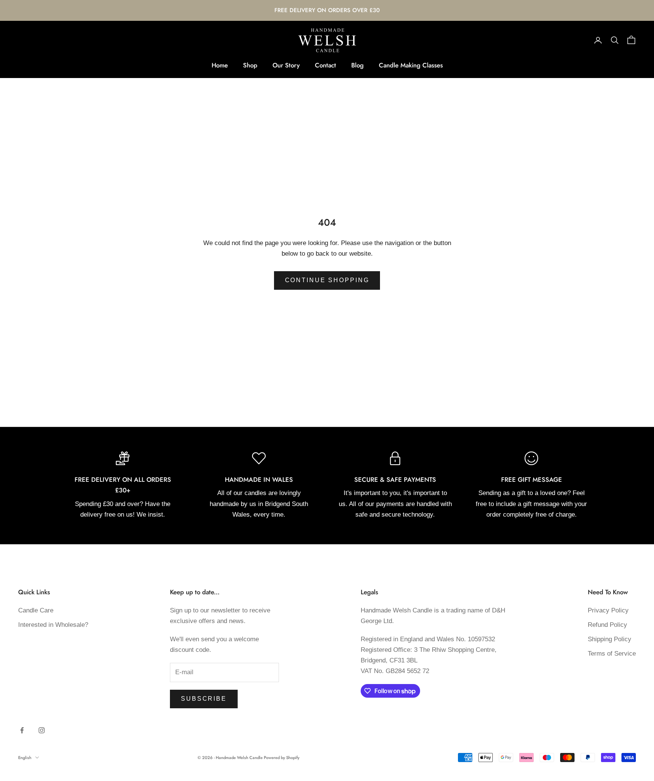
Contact (325, 65)
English (24, 757)
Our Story (286, 65)
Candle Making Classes (411, 65)
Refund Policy (607, 624)
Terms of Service (612, 653)
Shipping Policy (609, 639)
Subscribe (204, 698)
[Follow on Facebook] (22, 730)
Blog (357, 65)
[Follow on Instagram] (41, 730)
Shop (250, 65)
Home (220, 65)
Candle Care (35, 610)
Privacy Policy (608, 610)
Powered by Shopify (281, 757)
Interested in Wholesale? (53, 624)
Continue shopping (327, 280)
